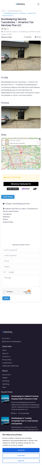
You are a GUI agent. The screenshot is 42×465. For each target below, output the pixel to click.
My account (6, 375)
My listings (5, 381)
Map (3, 134)
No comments (25, 413)
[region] (21, 448)
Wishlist (4, 378)
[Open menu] (38, 4)
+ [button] (3, 140)
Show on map (6, 37)
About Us (5, 353)
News (4, 387)
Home (3, 11)
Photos (5, 102)
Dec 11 (15, 413)
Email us (7, 338)
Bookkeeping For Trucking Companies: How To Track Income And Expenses (24, 421)
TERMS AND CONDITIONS (10, 366)
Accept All (21, 450)
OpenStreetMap (30, 169)
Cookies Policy (7, 363)
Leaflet (18, 169)
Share (39, 37)
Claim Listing (8, 197)
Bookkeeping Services (21, 204)
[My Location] (23, 143)
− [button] (3, 143)
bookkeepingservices (15, 11)
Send (6, 298)
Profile (4, 77)
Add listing (5, 384)
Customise (21, 455)
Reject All (21, 461)
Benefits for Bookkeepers (12, 342)
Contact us (6, 357)
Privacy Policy (7, 360)
